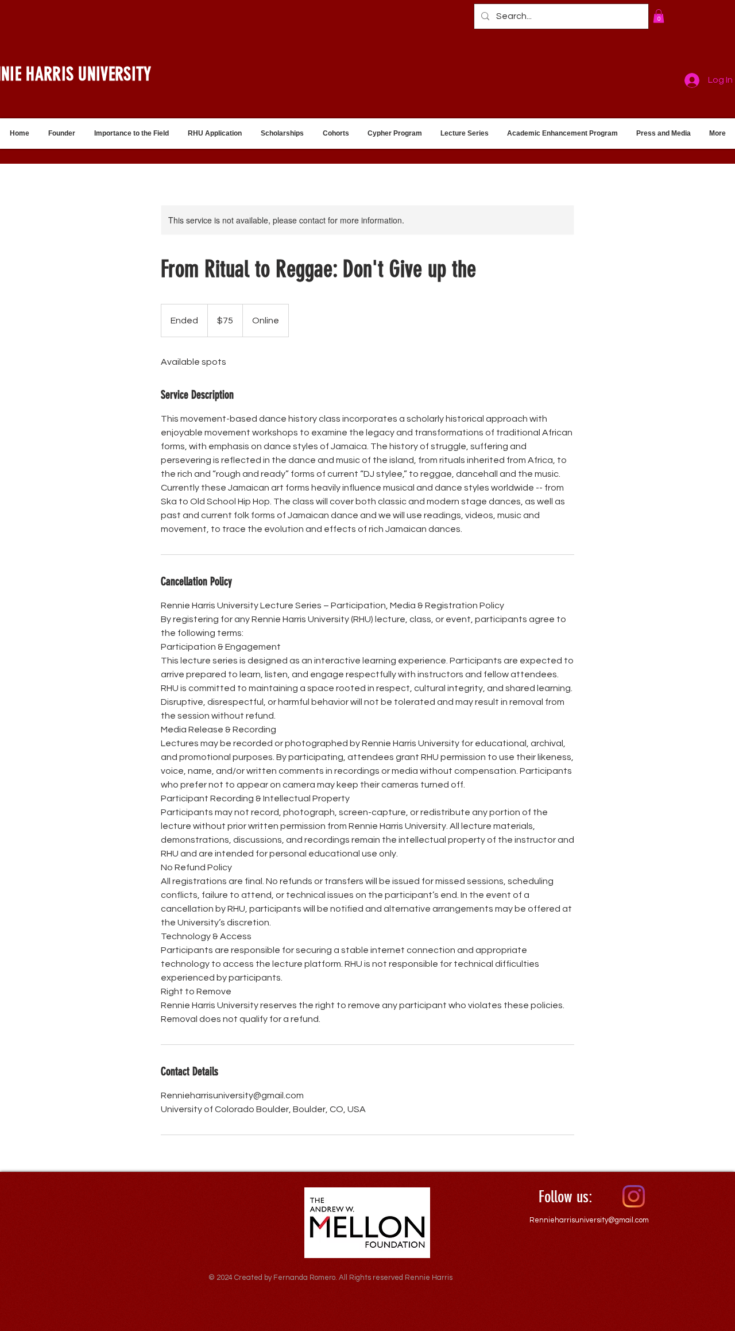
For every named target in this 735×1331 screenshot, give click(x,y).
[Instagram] (633, 1196)
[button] (658, 16)
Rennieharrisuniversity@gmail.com (589, 1220)
